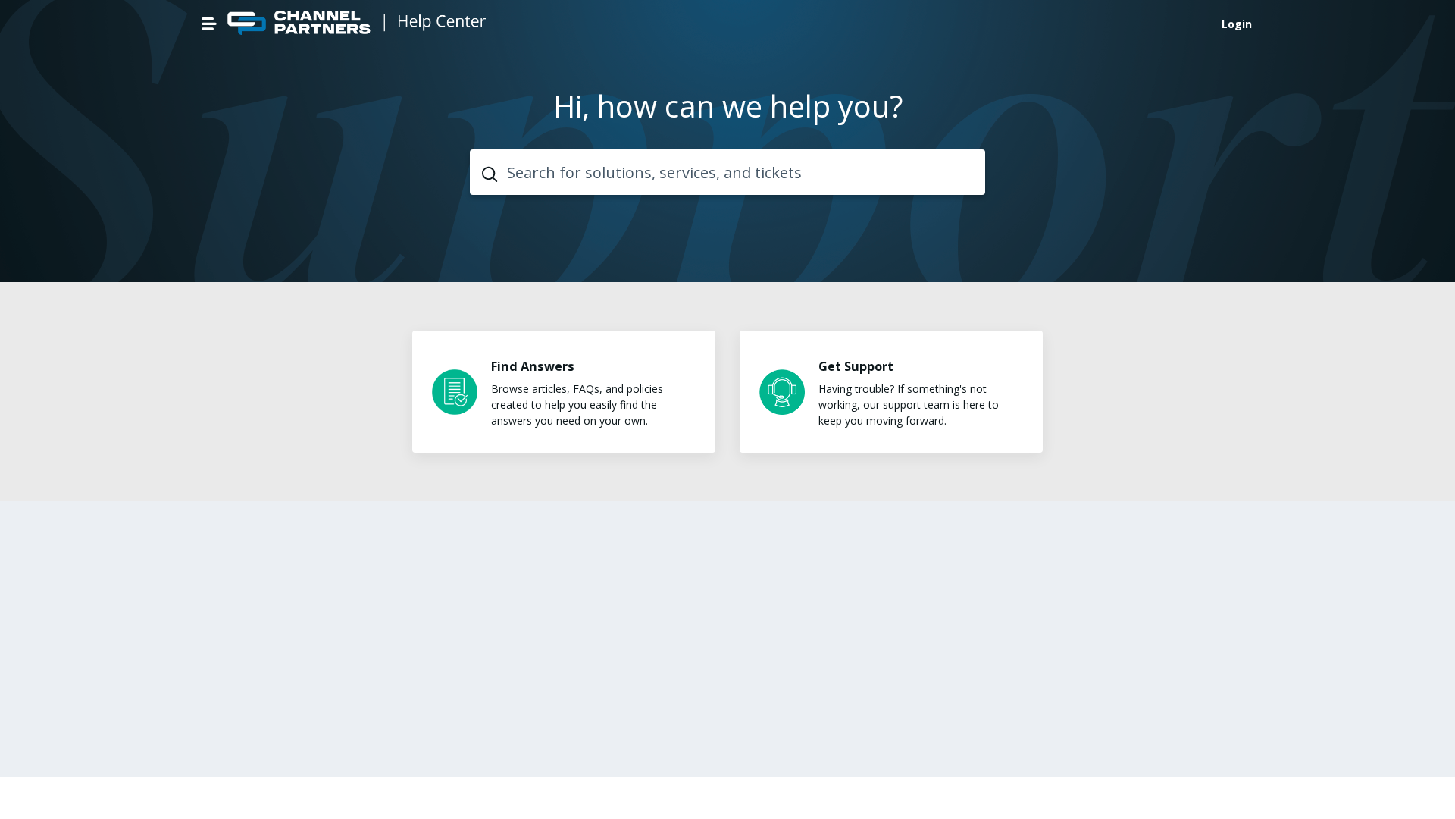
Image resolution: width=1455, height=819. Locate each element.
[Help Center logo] (358, 24)
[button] (209, 23)
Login (1237, 24)
